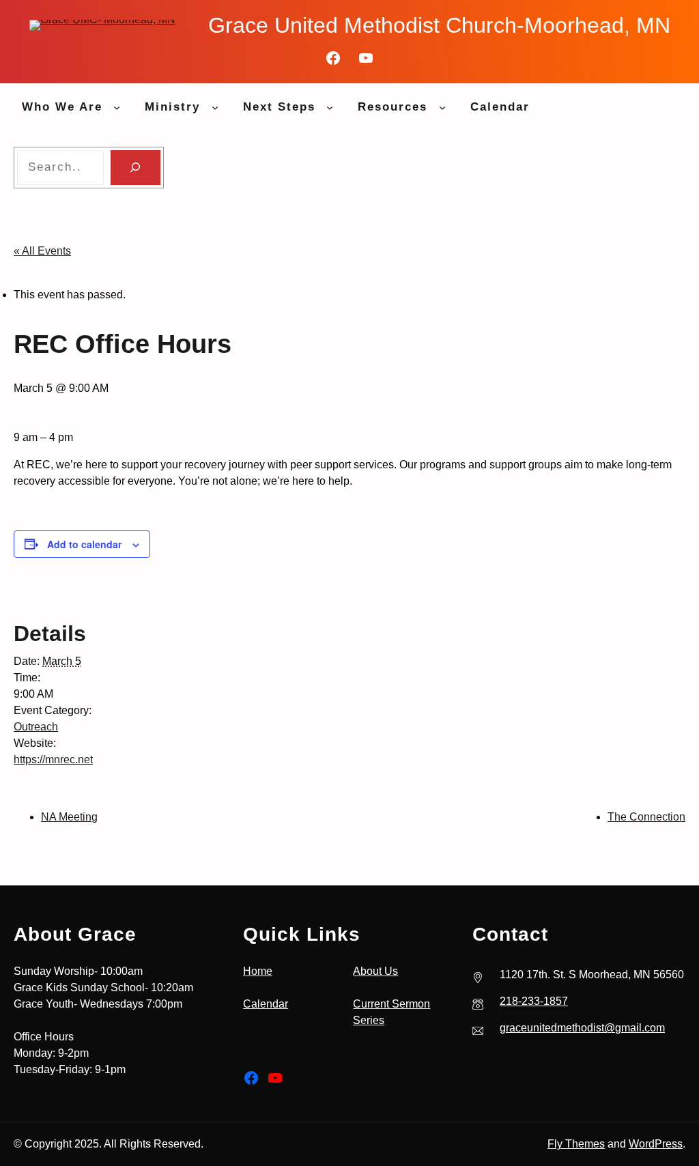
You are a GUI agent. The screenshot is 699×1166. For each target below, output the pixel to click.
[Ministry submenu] (215, 107)
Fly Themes (576, 1144)
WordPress (656, 1144)
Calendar (265, 1004)
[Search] (135, 167)
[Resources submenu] (442, 107)
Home (257, 971)
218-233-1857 (534, 1001)
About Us (375, 971)
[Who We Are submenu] (116, 107)
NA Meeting (69, 817)
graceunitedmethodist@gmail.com (582, 1028)
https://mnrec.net (53, 759)
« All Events (42, 251)
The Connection (646, 817)
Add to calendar (84, 544)
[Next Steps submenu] (329, 107)
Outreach (36, 727)
